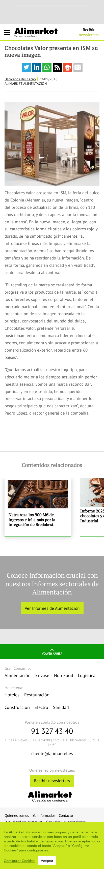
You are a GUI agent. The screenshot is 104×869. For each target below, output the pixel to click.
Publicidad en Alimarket (23, 822)
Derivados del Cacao (20, 79)
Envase (42, 675)
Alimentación (18, 675)
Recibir (89, 32)
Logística (86, 675)
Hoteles (12, 695)
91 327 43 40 (52, 731)
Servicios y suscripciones (66, 822)
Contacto (66, 815)
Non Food (63, 675)
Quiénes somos (17, 815)
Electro (41, 707)
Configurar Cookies (19, 861)
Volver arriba (52, 653)
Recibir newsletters (52, 780)
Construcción (17, 707)
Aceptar (47, 861)
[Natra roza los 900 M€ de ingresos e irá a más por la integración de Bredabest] (38, 507)
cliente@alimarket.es (52, 753)
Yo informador (44, 815)
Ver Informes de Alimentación (52, 608)
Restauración (36, 695)
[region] (52, 845)
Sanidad (61, 707)
